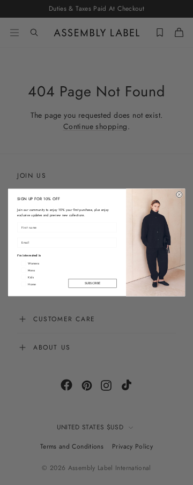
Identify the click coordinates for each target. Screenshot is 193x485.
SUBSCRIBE (93, 283)
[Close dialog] (179, 195)
